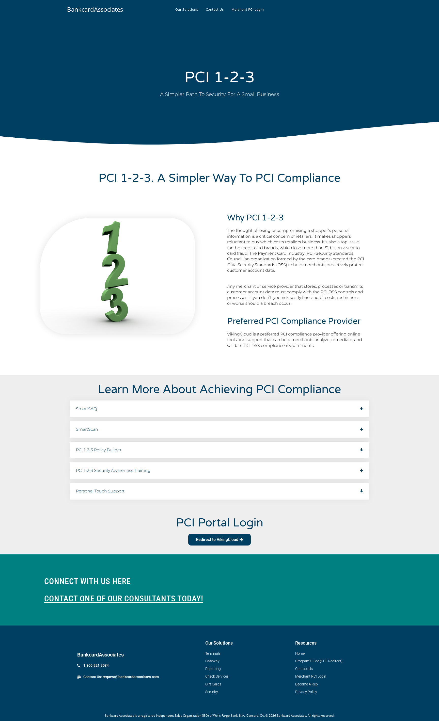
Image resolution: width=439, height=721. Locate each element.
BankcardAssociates (95, 9)
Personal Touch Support (100, 491)
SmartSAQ (86, 408)
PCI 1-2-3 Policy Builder (98, 449)
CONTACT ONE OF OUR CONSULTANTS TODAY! (123, 598)
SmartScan (87, 429)
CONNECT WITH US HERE (87, 581)
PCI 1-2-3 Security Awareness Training (113, 470)
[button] (219, 408)
